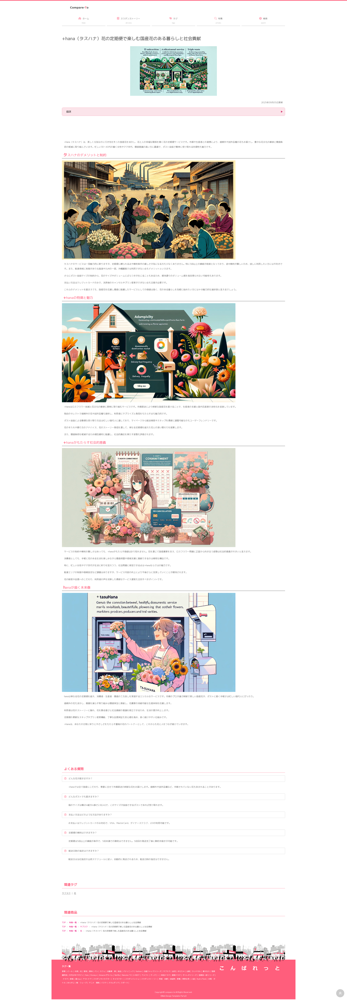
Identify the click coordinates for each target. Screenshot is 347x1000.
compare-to (170, 992)
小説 (193, 979)
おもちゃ (181, 971)
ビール (70, 971)
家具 (85, 971)
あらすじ (70, 982)
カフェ (102, 971)
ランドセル (196, 971)
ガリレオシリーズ (190, 975)
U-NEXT (136, 975)
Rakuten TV (126, 975)
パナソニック (128, 971)
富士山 (78, 979)
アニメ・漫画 (94, 982)
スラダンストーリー (149, 979)
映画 (71, 979)
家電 (178, 979)
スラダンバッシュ (132, 979)
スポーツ (124, 982)
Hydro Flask (201, 979)
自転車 (172, 979)
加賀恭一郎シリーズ (206, 975)
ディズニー (154, 975)
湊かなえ (206, 971)
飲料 (91, 971)
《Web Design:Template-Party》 (173, 996)
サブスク (66, 893)
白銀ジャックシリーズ (152, 971)
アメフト (145, 975)
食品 (119, 971)
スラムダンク (113, 982)
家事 (63, 971)
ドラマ (65, 979)
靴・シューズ (81, 982)
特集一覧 (73, 922)
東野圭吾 (185, 979)
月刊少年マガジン (76, 975)
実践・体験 (163, 979)
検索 (264, 20)
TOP (64, 922)
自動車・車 (111, 971)
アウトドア (87, 979)
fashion (139, 971)
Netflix (117, 975)
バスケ (104, 982)
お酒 (76, 971)
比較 (188, 971)
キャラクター (118, 979)
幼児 (174, 971)
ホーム (85, 20)
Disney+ (93, 975)
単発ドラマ (165, 975)
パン (96, 971)
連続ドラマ (176, 975)
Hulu (87, 975)
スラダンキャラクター (102, 979)
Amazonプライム (106, 975)
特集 (219, 20)
